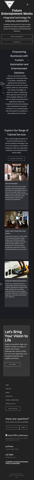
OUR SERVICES (17, 42)
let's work (12, 364)
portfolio (9, 396)
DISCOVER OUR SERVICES (16, 158)
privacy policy (11, 404)
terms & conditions (12, 400)
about (8, 392)
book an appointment (17, 36)
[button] (27, 4)
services (8, 389)
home (7, 385)
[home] (14, 4)
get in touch (13, 408)
